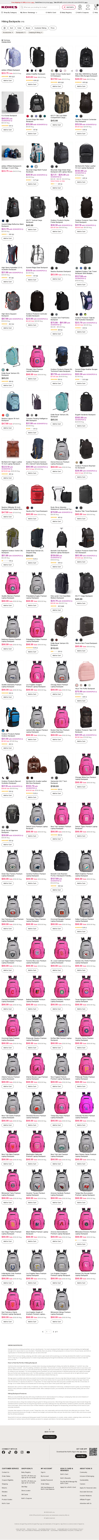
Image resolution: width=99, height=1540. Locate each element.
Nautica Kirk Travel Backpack (36, 511)
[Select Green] (44, 116)
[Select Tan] (76, 462)
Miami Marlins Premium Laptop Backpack (37, 1233)
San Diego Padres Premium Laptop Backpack (11, 1233)
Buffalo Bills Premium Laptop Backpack (61, 1039)
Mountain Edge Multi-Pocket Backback (36, 171)
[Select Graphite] (31, 415)
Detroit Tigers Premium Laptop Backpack (86, 827)
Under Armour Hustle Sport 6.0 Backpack (60, 75)
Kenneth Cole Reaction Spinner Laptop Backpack (60, 552)
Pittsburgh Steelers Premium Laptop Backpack (36, 1039)
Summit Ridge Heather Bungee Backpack (86, 370)
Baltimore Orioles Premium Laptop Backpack (35, 1000)
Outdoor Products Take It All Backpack (85, 731)
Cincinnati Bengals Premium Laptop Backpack (61, 920)
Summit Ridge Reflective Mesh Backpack (13, 225)
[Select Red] (27, 116)
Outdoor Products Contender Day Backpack (85, 120)
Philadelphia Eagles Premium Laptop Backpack (36, 597)
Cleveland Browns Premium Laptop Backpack (36, 1117)
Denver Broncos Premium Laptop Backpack (60, 463)
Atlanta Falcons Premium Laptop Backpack (11, 1078)
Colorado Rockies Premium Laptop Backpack (85, 1117)
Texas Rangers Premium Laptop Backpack (84, 1000)
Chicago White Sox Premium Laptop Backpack (85, 778)
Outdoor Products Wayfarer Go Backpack (85, 467)
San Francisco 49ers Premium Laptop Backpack (13, 920)
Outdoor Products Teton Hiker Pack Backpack (86, 221)
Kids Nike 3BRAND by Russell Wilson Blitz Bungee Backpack (86, 75)
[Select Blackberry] (27, 415)
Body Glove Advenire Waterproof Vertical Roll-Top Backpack (61, 508)
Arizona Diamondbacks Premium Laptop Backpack (60, 1233)
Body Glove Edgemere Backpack (10, 831)
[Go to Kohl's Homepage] (9, 7)
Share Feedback (49, 1437)
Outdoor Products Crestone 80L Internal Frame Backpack (37, 463)
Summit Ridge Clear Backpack (37, 268)
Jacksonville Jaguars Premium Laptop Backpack (37, 731)
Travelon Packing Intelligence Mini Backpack (36, 419)
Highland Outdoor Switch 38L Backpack (12, 552)
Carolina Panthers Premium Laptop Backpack (36, 875)
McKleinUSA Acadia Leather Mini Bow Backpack (36, 782)
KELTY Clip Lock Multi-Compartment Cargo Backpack (59, 116)
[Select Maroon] (27, 70)
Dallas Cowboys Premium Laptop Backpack (84, 920)
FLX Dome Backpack (9, 116)
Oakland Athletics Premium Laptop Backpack (60, 1000)
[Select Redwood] (56, 639)
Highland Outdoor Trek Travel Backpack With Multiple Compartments (86, 272)
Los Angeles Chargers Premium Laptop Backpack (60, 1274)
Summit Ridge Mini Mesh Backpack (35, 120)
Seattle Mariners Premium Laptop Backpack (11, 597)
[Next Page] (53, 1332)
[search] (22, 7)
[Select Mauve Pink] (60, 70)
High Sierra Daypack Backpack (9, 315)
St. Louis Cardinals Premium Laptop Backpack (61, 962)
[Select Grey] (56, 268)
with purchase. (23, 2)
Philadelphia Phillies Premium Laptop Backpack (36, 640)
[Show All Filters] (5, 28)
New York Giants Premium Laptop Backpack (11, 1117)
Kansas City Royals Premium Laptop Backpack (85, 1274)
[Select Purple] (36, 116)
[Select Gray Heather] (56, 314)
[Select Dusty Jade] (3, 369)
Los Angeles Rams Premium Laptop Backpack (36, 1274)
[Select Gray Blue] (36, 166)
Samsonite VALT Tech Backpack (59, 782)
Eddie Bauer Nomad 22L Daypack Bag (35, 552)
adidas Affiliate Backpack (11, 70)
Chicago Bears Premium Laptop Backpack (59, 686)
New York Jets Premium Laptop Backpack (59, 1155)
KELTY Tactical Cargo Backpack (34, 221)
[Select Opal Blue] (52, 70)
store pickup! (44, 2)
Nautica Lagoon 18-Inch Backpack (10, 419)
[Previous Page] (42, 1332)
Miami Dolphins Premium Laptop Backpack (84, 875)
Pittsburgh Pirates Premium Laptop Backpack (85, 1078)
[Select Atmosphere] (81, 685)
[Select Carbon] (7, 369)
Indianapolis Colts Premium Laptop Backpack (11, 1274)
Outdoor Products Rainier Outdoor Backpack (11, 735)
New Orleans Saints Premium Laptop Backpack (85, 1155)
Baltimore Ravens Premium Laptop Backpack (11, 640)
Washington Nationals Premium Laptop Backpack (36, 1155)
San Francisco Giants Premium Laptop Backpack (11, 1313)
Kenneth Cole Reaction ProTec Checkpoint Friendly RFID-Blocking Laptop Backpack (61, 875)
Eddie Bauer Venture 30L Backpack (60, 644)
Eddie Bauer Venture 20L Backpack (11, 374)
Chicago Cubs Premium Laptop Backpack (34, 370)
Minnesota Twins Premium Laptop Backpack (11, 1194)
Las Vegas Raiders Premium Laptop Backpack (12, 962)
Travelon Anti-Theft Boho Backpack (60, 319)
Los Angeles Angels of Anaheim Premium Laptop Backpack (35, 1313)
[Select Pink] (76, 685)
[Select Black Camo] (56, 70)
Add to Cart (8, 80)
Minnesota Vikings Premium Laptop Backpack (61, 1313)
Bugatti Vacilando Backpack (85, 415)
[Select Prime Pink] (65, 70)
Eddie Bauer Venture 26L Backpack (60, 416)
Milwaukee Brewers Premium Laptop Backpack (85, 1233)
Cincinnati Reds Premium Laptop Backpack (10, 1039)
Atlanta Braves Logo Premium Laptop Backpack (37, 1078)
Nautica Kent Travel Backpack (86, 643)
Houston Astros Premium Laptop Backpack (84, 1039)
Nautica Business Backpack (61, 271)
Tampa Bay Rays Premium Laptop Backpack (60, 1117)
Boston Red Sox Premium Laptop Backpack (60, 731)
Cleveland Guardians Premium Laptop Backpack (12, 1000)
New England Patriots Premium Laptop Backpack (60, 1078)
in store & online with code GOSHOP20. (70, 2)
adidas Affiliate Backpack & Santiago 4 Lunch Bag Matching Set (11, 167)
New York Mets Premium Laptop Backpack (10, 1155)
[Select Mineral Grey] (52, 777)
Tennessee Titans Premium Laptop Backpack (36, 920)
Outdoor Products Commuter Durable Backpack (36, 315)
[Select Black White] (81, 70)
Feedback (97, 770)
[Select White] (36, 70)
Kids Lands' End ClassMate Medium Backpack (60, 597)
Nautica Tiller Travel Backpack (86, 511)
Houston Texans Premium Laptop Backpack (35, 1194)
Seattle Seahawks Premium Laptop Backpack (11, 686)
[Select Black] (40, 70)
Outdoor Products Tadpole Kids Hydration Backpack (85, 319)
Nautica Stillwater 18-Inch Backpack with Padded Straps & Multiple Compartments (12, 508)
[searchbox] (40, 7)
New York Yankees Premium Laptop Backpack (61, 827)
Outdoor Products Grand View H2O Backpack (86, 552)
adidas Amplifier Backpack (35, 74)
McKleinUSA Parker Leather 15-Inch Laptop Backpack (85, 167)
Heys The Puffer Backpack (85, 689)
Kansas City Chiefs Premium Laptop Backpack (85, 962)
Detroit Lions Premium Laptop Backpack (37, 827)
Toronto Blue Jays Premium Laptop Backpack (36, 962)
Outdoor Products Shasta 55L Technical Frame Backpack (61, 370)
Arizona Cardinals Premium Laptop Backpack (60, 1194)
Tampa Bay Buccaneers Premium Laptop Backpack (85, 1194)
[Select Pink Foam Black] (76, 70)
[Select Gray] (31, 116)
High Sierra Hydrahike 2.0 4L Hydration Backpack (12, 268)
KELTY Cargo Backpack (84, 596)
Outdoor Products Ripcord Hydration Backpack (11, 782)
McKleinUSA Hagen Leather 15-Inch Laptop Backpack (12, 463)
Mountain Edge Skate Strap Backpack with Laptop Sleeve (61, 171)
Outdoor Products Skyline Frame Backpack (60, 221)
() (13, 76)
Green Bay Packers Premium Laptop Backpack (12, 875)
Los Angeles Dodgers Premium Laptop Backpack (36, 686)
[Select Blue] (76, 116)
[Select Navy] (31, 70)
